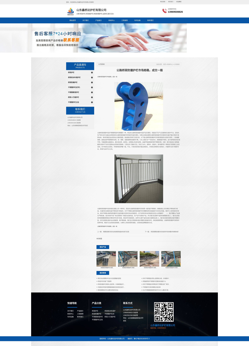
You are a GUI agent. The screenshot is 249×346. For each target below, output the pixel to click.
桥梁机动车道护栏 (74, 77)
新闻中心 (111, 20)
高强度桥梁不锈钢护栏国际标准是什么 (154, 281)
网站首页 (73, 20)
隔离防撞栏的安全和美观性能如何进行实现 (116, 231)
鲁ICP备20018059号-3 (141, 338)
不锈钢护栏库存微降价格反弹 (151, 287)
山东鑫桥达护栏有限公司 (70, 11)
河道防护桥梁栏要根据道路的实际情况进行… (111, 287)
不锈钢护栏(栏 (109, 314)
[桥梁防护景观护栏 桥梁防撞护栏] (106, 258)
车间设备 (137, 20)
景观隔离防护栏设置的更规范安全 (108, 290)
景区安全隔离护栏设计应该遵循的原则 (109, 278)
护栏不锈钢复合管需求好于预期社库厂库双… (156, 284)
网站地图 (162, 1)
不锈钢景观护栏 (73, 92)
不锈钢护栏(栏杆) (74, 87)
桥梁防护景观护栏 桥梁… (107, 267)
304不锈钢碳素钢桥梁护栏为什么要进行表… (156, 290)
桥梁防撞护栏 (72, 82)
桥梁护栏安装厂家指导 (104, 281)
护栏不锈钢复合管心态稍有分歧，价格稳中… (156, 278)
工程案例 (124, 20)
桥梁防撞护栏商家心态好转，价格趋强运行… (111, 284)
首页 (164, 64)
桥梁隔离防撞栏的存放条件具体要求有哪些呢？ (165, 231)
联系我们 (170, 1)
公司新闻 (176, 64)
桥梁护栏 (71, 72)
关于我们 (85, 20)
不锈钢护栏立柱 (73, 102)
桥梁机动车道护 (110, 311)
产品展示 (98, 20)
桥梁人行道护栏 (73, 97)
